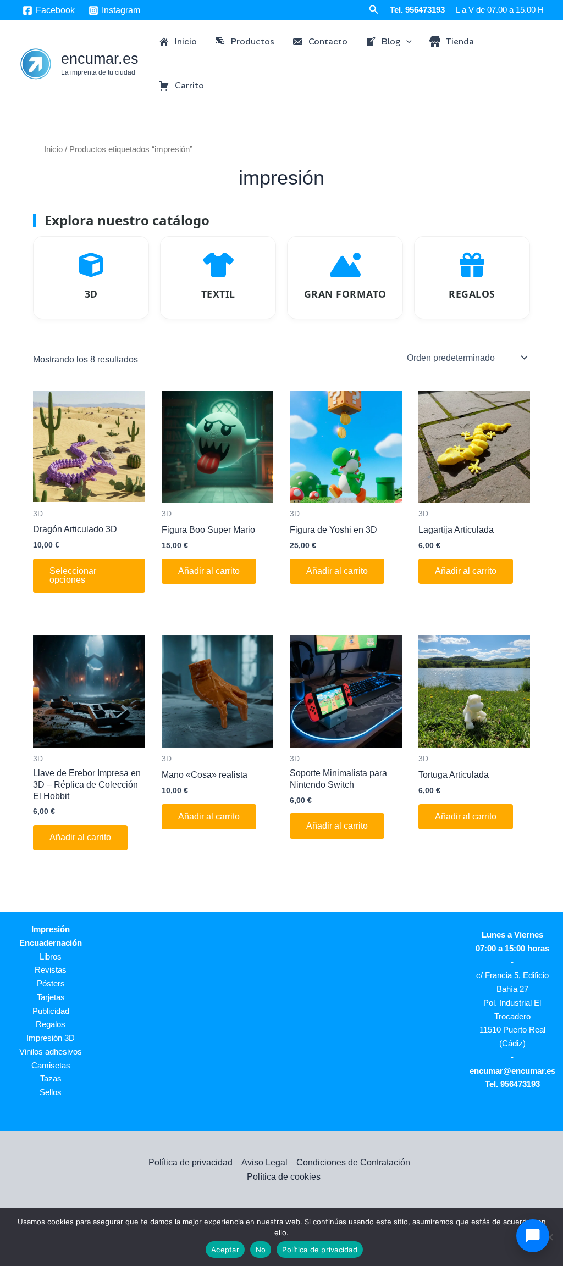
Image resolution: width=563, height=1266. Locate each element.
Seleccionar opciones (72, 575)
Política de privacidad (190, 1162)
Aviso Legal (264, 1162)
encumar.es (100, 59)
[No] (549, 1236)
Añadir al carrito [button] (209, 571)
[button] (374, 10)
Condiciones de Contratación (353, 1162)
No (261, 1249)
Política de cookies (284, 1176)
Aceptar (225, 1249)
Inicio (53, 149)
